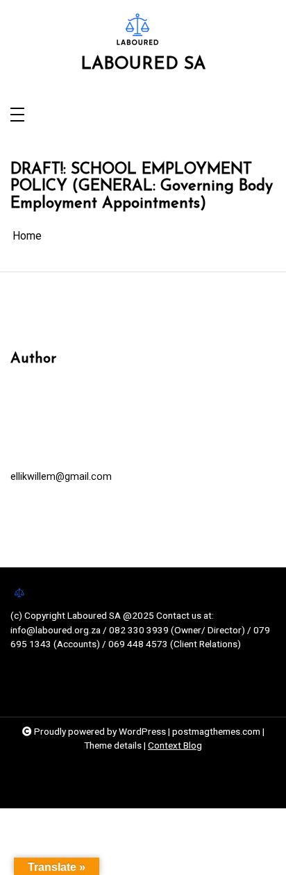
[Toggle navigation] (17, 116)
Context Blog (175, 745)
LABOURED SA (143, 64)
